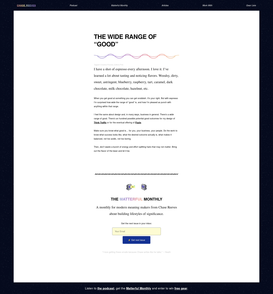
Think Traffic (100, 122)
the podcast (105, 288)
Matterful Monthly (119, 5)
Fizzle (138, 122)
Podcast (73, 5)
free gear (180, 288)
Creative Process (106, 64)
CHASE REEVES (26, 5)
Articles (165, 5)
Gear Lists (251, 5)
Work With (207, 5)
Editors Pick (118, 64)
